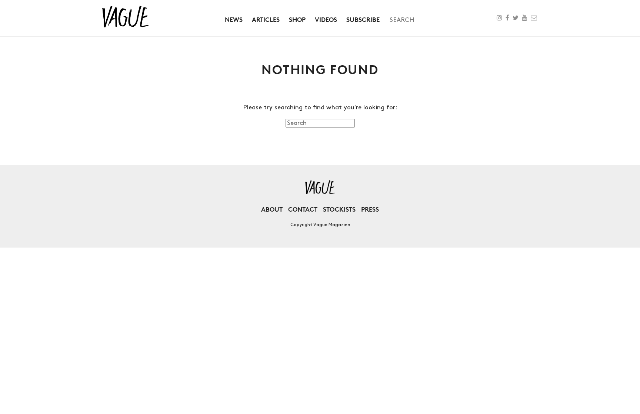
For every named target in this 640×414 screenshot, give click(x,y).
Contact (302, 209)
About (272, 209)
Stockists (339, 209)
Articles (266, 19)
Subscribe (363, 19)
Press (370, 209)
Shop (297, 19)
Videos (326, 19)
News (234, 19)
